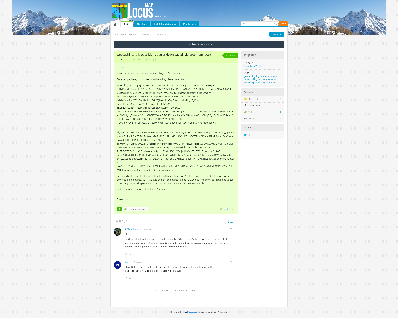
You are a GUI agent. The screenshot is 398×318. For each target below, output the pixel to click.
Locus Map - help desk (123, 34)
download (273, 76)
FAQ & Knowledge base (165, 24)
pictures (271, 82)
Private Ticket (189, 24)
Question (146, 34)
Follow (230, 209)
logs (264, 82)
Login (283, 23)
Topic (137, 34)
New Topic (142, 24)
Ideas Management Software (213, 312)
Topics (127, 24)
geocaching (249, 76)
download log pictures (254, 79)
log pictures (261, 76)
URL (129, 254)
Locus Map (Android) (161, 34)
